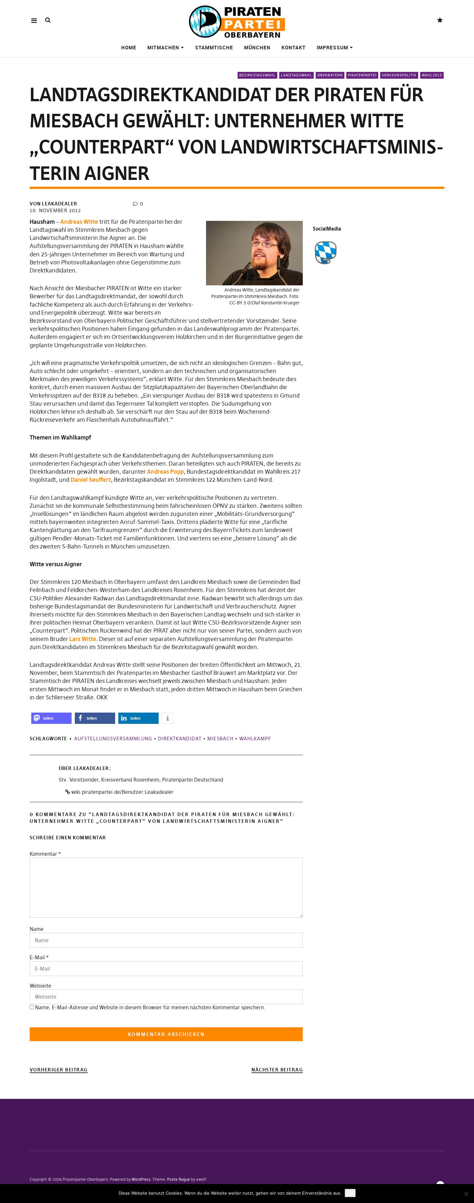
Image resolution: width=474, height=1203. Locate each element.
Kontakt (293, 47)
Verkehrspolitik (399, 75)
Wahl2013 (432, 75)
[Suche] (48, 20)
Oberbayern (330, 75)
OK (350, 1193)
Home (128, 47)
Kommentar (45, 854)
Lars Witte (82, 639)
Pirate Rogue (178, 1179)
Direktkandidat (180, 738)
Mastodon (440, 20)
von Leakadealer (53, 204)
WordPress (141, 1179)
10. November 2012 (55, 210)
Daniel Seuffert (91, 479)
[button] (51, 718)
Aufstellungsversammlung (113, 738)
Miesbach (220, 738)
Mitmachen (163, 47)
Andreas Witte (79, 221)
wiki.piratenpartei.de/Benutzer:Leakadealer (121, 792)
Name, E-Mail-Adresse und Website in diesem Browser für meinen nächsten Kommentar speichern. (150, 1007)
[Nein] (466, 1193)
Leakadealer (91, 768)
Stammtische (214, 47)
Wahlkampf (255, 738)
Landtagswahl (296, 75)
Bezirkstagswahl (257, 75)
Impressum (332, 47)
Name (37, 929)
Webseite (40, 985)
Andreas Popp (165, 471)
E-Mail (37, 957)
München (257, 47)
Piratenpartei (362, 75)
